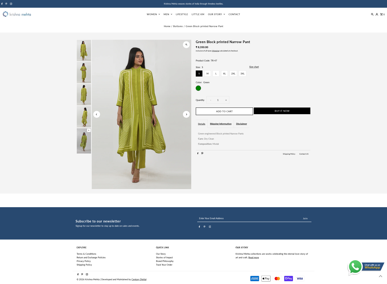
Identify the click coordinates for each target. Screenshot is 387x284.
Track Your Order (164, 264)
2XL (233, 73)
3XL (243, 73)
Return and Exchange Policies (91, 257)
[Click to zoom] (186, 44)
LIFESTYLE (182, 14)
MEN (166, 14)
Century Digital (139, 279)
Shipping (215, 51)
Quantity (200, 100)
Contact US (304, 154)
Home (167, 26)
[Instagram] (10, 4)
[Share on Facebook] (197, 154)
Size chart (254, 67)
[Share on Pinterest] (202, 154)
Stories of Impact (164, 257)
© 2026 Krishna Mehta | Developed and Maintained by (104, 279)
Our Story (161, 253)
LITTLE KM (198, 14)
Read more (253, 257)
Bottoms (178, 26)
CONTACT (234, 14)
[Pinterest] (6, 4)
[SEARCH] (372, 14)
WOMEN (152, 14)
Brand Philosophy (165, 261)
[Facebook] (2, 4)
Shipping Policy (289, 154)
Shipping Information (220, 123)
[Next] (186, 114)
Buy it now (282, 110)
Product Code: (203, 60)
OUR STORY (215, 14)
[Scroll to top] (380, 276)
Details (201, 123)
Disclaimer (241, 123)
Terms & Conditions (86, 253)
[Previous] (96, 114)
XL (224, 73)
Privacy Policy (84, 261)
